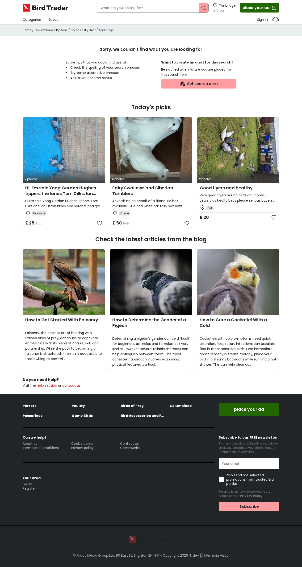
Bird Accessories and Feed (143, 416)
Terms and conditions (41, 447)
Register (29, 488)
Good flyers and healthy (226, 188)
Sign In (262, 19)
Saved (53, 19)
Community (130, 447)
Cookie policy (82, 443)
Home (27, 30)
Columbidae (43, 30)
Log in (27, 484)
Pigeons (61, 30)
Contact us (129, 443)
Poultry (78, 406)
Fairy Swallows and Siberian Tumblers (142, 190)
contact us (71, 385)
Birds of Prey (132, 406)
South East (78, 30)
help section (47, 385)
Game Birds (82, 416)
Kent (92, 30)
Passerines (32, 416)
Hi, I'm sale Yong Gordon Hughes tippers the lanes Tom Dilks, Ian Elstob (60, 193)
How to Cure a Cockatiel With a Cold (233, 322)
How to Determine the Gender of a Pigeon (149, 322)
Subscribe (249, 506)
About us (30, 443)
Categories (32, 19)
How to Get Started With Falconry (61, 320)
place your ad (256, 7)
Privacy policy (82, 447)
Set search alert (202, 83)
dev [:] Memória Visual (211, 555)
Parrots (29, 406)
